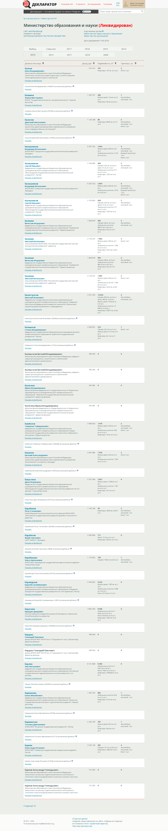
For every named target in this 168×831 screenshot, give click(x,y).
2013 (32, 54)
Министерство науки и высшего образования (103, 33)
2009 (105, 54)
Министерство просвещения (96, 36)
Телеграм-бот (67, 4)
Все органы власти (31, 18)
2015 (105, 49)
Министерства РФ (49, 18)
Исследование (94, 4)
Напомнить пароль (136, 5)
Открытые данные (80, 818)
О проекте (80, 4)
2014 (123, 49)
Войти (132, 3)
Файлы (32, 49)
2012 (51, 54)
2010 (87, 54)
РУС (118, 5)
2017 (69, 49)
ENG (118, 3)
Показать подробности (33, 81)
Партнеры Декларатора (82, 826)
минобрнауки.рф (35, 31)
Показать (28, 89)
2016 (87, 49)
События (51, 49)
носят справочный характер (96, 823)
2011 (69, 54)
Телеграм (107, 4)
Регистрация (140, 3)
